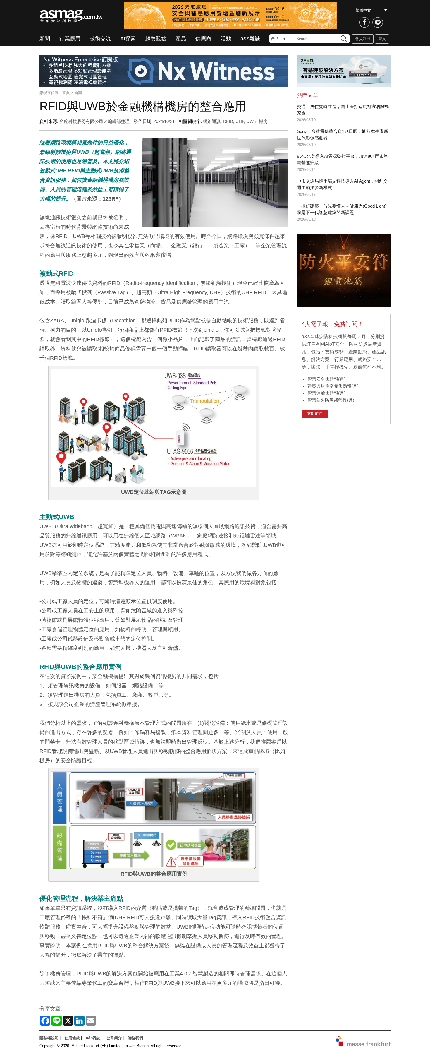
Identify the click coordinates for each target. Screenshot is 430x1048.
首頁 (66, 92)
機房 (263, 121)
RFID (228, 121)
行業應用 (69, 39)
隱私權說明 (49, 1038)
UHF (239, 121)
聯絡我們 (135, 1038)
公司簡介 (114, 1038)
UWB (251, 121)
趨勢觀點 (155, 39)
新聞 (44, 39)
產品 (181, 39)
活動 (226, 39)
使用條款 (72, 1038)
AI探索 (128, 39)
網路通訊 (212, 121)
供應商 (203, 39)
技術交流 (100, 39)
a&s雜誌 (250, 39)
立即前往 (314, 413)
